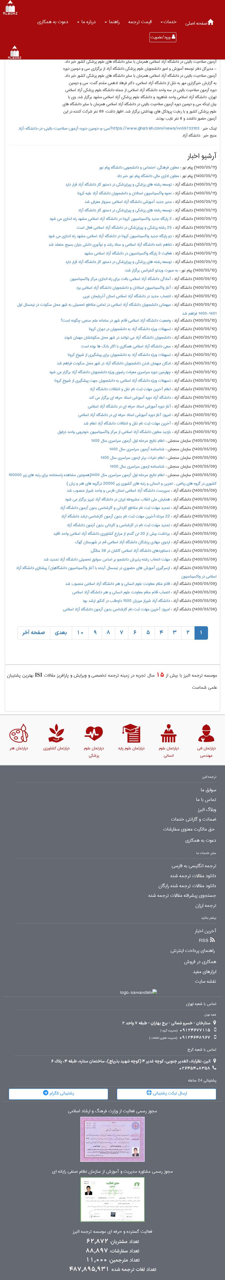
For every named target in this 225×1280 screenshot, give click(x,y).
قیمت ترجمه (140, 22)
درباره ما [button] (88, 22)
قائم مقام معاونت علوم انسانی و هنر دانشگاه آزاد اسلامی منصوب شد (117, 584)
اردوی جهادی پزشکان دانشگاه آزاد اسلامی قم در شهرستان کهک (122, 542)
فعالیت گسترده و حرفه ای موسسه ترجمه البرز (112, 1232)
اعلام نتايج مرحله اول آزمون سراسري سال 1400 (127, 440)
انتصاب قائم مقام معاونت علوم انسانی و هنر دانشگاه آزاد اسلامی (121, 592)
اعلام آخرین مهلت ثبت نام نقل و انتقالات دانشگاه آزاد (130, 389)
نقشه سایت (205, 981)
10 (80, 633)
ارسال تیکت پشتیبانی (169, 1093)
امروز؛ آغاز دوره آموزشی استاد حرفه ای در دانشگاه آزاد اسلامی (124, 415)
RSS (204, 941)
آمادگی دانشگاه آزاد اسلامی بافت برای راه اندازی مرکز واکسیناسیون (120, 279)
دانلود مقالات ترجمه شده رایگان (187, 886)
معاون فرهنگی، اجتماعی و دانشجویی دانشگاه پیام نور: (138, 167)
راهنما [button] (114, 22)
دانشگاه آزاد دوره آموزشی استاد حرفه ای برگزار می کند (130, 397)
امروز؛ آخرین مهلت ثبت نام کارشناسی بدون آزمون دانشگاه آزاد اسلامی (116, 609)
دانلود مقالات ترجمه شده (193, 876)
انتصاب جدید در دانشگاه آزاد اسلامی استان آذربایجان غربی (127, 296)
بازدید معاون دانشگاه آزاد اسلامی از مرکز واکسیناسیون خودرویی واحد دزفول (114, 432)
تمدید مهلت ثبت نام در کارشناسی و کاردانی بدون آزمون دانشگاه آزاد (118, 525)
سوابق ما (208, 790)
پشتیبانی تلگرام (61, 1093)
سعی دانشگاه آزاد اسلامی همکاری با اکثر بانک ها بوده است (126, 346)
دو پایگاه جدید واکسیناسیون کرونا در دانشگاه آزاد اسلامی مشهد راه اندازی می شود (110, 236)
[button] (168, 22)
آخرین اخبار (205, 931)
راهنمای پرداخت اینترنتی (193, 951)
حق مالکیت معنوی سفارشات (189, 829)
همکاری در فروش (200, 962)
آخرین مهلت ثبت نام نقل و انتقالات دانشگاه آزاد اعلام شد (127, 423)
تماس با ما (206, 800)
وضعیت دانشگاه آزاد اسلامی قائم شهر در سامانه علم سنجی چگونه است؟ (116, 320)
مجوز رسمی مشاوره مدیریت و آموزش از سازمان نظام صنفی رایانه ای (112, 1172)
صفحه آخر (33, 633)
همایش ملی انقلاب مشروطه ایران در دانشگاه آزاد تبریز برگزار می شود (117, 499)
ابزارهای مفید (204, 972)
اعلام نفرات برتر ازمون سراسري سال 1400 (132, 457)
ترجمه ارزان (205, 906)
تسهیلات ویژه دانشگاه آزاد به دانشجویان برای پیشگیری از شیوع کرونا (119, 355)
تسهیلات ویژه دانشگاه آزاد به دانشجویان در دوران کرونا (130, 329)
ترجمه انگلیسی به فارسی (194, 866)
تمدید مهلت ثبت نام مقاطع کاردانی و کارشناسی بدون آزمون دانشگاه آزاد (115, 508)
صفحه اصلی (196, 23)
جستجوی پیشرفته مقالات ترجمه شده (182, 896)
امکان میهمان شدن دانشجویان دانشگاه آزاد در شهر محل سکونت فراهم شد (114, 363)
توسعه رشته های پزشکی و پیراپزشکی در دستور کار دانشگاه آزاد (125, 210)
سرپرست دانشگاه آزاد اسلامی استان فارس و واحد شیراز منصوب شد (118, 490)
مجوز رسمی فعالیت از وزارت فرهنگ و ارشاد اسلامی (112, 1111)
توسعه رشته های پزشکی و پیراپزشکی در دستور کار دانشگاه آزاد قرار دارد (118, 184)
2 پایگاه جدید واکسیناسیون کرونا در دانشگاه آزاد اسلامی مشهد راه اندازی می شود (111, 219)
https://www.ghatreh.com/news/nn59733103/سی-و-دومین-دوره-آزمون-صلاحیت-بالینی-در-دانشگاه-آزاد (109, 128)
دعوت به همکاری (53, 22)
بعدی (61, 633)
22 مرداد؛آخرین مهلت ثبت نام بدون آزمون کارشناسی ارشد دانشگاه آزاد (115, 516)
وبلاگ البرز (207, 810)
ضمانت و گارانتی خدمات (193, 819)
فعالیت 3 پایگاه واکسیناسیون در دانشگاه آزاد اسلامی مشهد (128, 253)
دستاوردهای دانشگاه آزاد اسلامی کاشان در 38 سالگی (130, 550)
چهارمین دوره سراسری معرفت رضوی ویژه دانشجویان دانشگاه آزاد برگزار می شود (110, 372)
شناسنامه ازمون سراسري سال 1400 (137, 466)
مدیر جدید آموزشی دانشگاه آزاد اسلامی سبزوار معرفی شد (128, 202)
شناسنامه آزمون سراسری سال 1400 (136, 449)
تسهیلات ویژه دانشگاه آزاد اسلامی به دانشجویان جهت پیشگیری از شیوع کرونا (112, 380)
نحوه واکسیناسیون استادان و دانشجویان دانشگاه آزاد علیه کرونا (124, 193)
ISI (38, 675)
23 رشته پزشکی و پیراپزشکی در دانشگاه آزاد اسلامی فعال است (124, 227)
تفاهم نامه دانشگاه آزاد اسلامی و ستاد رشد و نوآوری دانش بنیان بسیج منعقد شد (110, 244)
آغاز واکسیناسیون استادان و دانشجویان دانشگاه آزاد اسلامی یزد (123, 287)
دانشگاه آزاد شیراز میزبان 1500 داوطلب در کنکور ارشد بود (126, 601)
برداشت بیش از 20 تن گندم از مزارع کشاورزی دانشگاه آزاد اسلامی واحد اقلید (111, 533)
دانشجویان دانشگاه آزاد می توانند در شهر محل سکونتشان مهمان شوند (117, 337)
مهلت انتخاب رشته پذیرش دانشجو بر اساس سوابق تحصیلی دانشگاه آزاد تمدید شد (107, 559)
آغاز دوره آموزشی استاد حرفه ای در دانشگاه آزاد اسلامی (129, 406)
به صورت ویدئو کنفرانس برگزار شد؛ (151, 270)
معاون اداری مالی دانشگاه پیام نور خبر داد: (147, 176)
